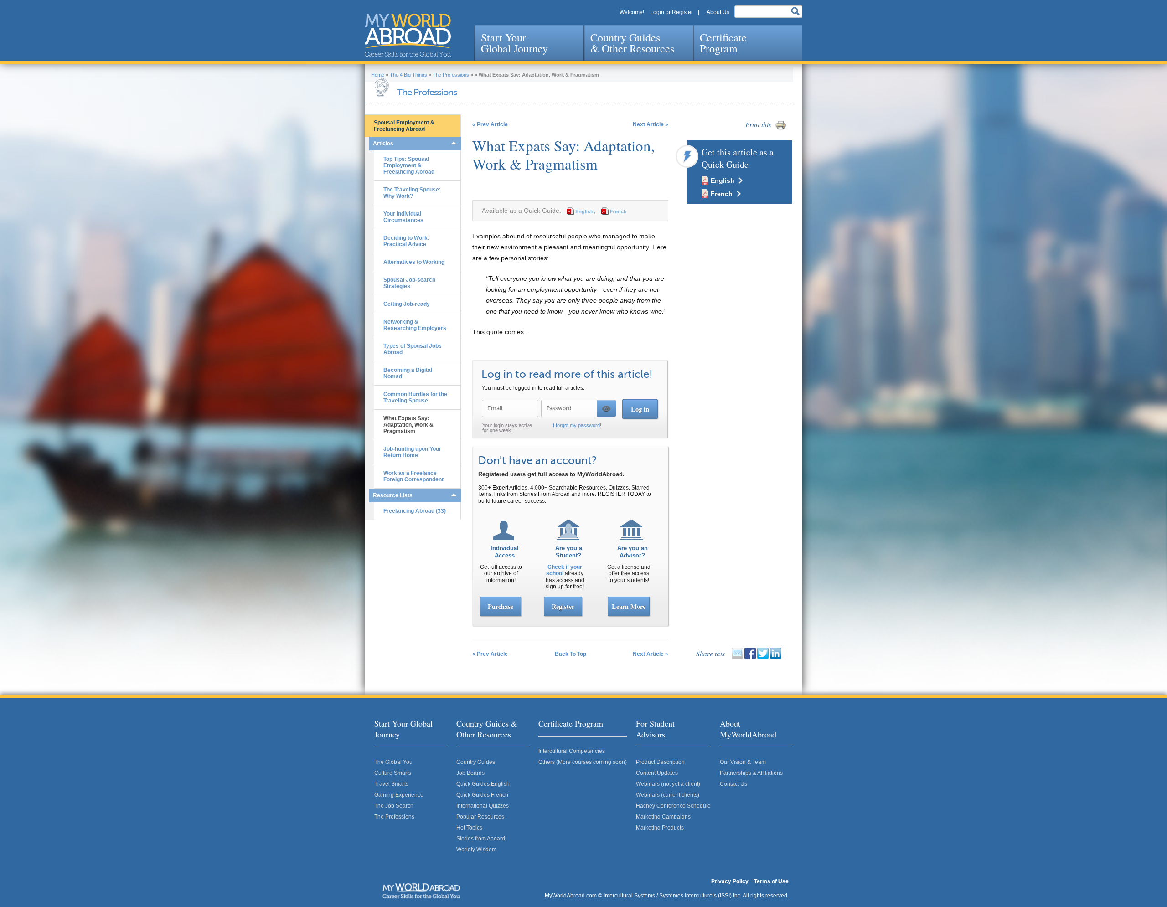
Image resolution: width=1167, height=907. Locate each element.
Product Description (660, 762)
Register (563, 606)
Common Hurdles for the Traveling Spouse (415, 397)
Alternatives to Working (413, 262)
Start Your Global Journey (514, 43)
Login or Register (671, 12)
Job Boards (470, 773)
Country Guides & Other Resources (632, 43)
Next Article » (650, 124)
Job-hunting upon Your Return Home (412, 452)
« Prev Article (490, 124)
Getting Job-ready (406, 304)
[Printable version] (780, 129)
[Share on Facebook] (750, 657)
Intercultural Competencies (571, 751)
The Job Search (393, 806)
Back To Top (570, 654)
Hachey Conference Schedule (673, 806)
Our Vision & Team (743, 762)
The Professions (451, 74)
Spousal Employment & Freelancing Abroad (404, 125)
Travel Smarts (391, 784)
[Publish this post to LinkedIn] (775, 657)
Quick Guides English (483, 784)
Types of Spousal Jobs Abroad (412, 349)
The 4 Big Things (408, 74)
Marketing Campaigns (663, 817)
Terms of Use (771, 881)
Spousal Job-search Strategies (409, 283)
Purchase (500, 606)
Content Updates (657, 773)
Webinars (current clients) (667, 795)
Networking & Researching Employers (414, 325)
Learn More (628, 606)
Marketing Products (660, 828)
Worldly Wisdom (476, 849)
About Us (718, 12)
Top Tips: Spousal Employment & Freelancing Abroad (408, 165)
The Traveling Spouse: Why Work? (412, 192)
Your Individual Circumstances (403, 217)
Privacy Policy (730, 881)
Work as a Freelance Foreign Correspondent (413, 476)
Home (377, 74)
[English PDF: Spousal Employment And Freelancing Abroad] (578, 210)
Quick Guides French (482, 795)
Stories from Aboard (480, 838)
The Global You (393, 762)
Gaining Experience (398, 795)
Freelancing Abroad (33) (414, 511)
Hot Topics (469, 828)
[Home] (408, 35)
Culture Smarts (392, 773)
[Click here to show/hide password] (606, 408)
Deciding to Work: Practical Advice (406, 241)
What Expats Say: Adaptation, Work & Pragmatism (408, 424)
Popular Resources (480, 817)
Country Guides (475, 762)
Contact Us (733, 784)
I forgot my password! (577, 425)
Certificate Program (723, 43)
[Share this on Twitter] (763, 657)
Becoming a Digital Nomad (407, 373)
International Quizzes (482, 806)
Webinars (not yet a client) (668, 784)
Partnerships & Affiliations (751, 773)
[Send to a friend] (737, 657)
